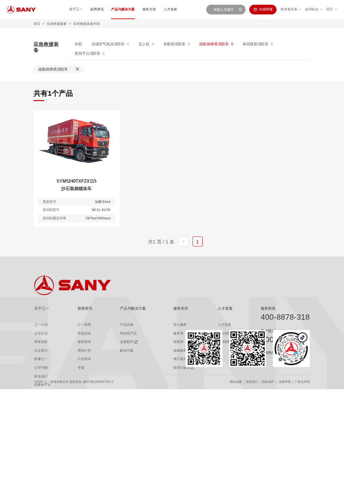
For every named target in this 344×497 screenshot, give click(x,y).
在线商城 (265, 9)
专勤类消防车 (174, 44)
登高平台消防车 (87, 53)
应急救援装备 (57, 24)
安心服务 (180, 324)
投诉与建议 (181, 367)
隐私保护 (268, 381)
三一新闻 (84, 324)
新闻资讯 (97, 9)
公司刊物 (41, 367)
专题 (81, 367)
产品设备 (126, 324)
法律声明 (284, 381)
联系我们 (252, 381)
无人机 (143, 44)
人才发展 (170, 9)
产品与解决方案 (123, 9)
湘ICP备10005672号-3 (98, 381)
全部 (78, 44)
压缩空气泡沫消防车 (108, 44)
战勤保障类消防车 (214, 44)
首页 (37, 24)
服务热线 (268, 308)
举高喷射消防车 (255, 44)
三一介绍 (41, 324)
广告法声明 (302, 381)
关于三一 (76, 9)
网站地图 (236, 381)
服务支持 (149, 9)
